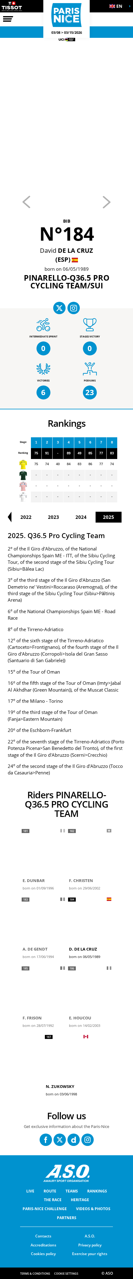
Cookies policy (43, 1253)
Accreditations (43, 1245)
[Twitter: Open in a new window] (60, 1140)
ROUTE (50, 1191)
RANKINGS (97, 1191)
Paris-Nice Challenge (45, 1208)
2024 (81, 517)
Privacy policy (89, 1245)
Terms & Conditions (35, 1274)
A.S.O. (90, 1236)
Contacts (43, 1236)
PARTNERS (66, 1217)
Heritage (80, 1199)
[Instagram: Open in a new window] (87, 1140)
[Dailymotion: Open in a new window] (73, 1140)
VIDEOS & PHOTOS (93, 1208)
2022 (26, 517)
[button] (117, 6)
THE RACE (53, 1199)
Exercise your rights (89, 1253)
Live (30, 1191)
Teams (72, 1191)
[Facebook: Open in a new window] (46, 1140)
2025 (108, 517)
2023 (53, 517)
